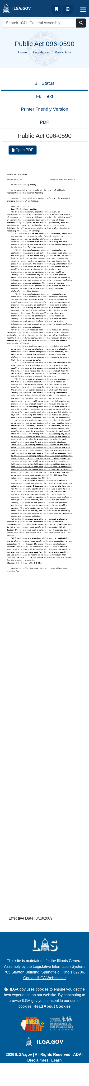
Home (22, 52)
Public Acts (63, 52)
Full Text (44, 96)
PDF (44, 122)
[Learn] (56, 9)
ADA (77, 1055)
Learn (56, 1060)
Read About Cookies (52, 1006)
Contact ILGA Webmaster (44, 978)
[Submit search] (81, 23)
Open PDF (23, 150)
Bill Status (44, 83)
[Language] (68, 9)
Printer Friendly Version (44, 109)
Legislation (41, 52)
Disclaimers (37, 1060)
